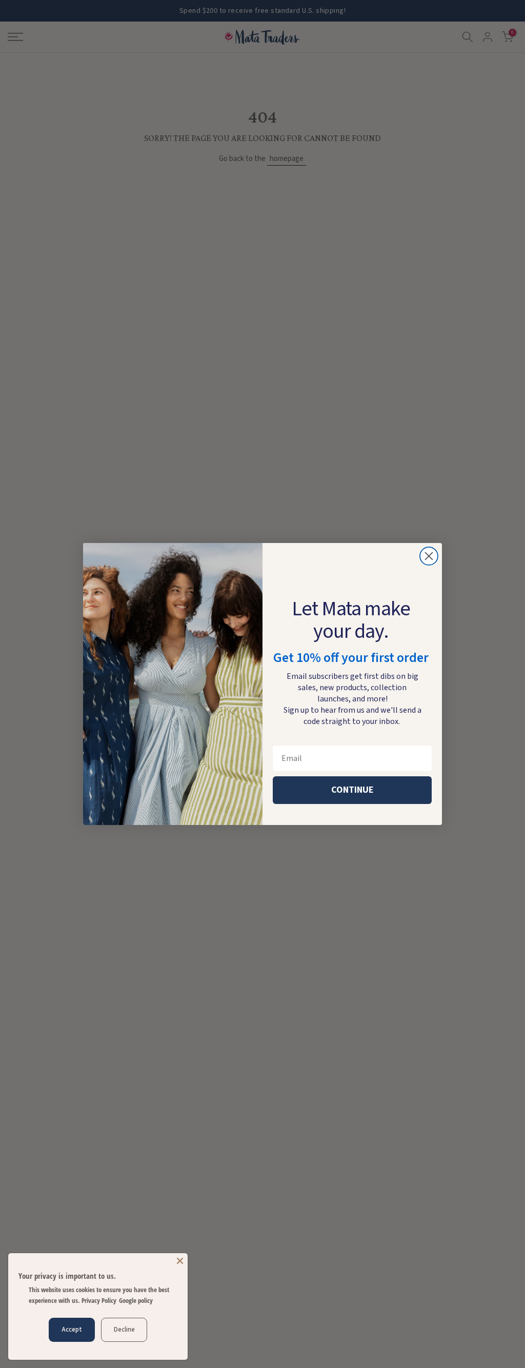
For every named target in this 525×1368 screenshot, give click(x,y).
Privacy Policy (99, 1300)
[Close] (180, 1261)
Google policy (136, 1300)
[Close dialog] (429, 556)
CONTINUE (352, 789)
